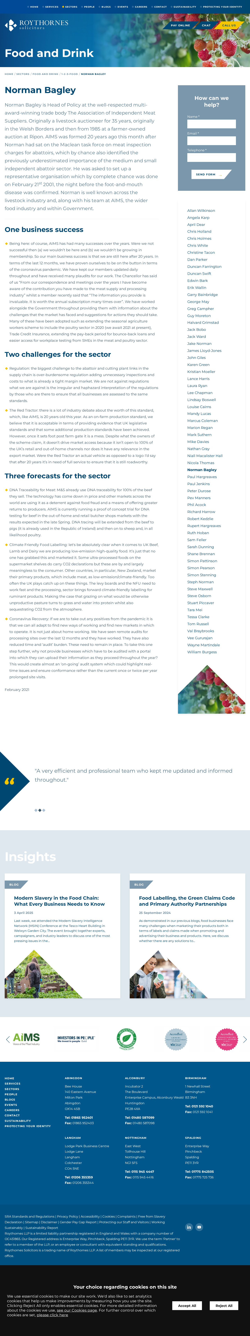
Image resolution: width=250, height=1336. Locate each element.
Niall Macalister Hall (205, 456)
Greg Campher (200, 308)
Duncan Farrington (204, 266)
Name (192, 117)
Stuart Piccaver (200, 603)
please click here (52, 1315)
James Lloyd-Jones (204, 350)
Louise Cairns (199, 407)
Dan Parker (197, 259)
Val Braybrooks (200, 631)
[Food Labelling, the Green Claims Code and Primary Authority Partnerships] (159, 982)
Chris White (197, 245)
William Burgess (202, 652)
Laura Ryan (197, 385)
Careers (141, 6)
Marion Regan (200, 427)
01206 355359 (82, 1177)
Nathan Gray (198, 449)
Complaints (126, 1216)
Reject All (224, 1306)
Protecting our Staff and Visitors (124, 1222)
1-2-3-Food (70, 74)
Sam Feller (196, 540)
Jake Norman (199, 343)
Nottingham (136, 1137)
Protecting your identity (222, 6)
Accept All (187, 1306)
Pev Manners (199, 498)
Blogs (106, 6)
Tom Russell (198, 624)
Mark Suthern (199, 434)
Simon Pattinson (202, 561)
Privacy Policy (67, 1216)
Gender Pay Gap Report (78, 1222)
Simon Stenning (201, 575)
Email (192, 133)
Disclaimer (49, 1222)
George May (198, 301)
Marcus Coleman (202, 420)
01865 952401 (82, 1117)
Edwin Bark (197, 280)
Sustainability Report (41, 1228)
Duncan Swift (199, 273)
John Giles (196, 357)
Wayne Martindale (203, 645)
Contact (160, 6)
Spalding (193, 1137)
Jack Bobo (196, 329)
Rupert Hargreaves (204, 526)
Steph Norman (200, 582)
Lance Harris (198, 378)
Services (51, 6)
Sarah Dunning (200, 547)
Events (123, 6)
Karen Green (198, 364)
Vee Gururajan (199, 638)
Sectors (71, 6)
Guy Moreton (199, 315)
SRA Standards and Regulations (29, 1216)
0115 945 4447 (142, 1172)
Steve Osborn (199, 596)
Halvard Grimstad (203, 322)
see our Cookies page (77, 1310)
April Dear (196, 224)
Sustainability (185, 6)
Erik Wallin (196, 287)
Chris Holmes (199, 238)
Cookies (108, 1216)
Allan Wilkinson (201, 210)
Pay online (180, 25)
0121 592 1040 (202, 1106)
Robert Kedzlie (200, 519)
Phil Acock (196, 504)
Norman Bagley (93, 74)
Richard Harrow (201, 512)
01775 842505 (203, 1172)
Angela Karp (198, 217)
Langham (73, 1137)
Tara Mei (194, 610)
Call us (229, 25)
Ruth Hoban (198, 533)
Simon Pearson (201, 568)
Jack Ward (196, 336)
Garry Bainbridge (202, 294)
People (89, 6)
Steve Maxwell (200, 589)
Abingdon (73, 1078)
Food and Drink (45, 74)
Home (34, 6)
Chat (206, 25)
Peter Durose (199, 491)
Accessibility (90, 1216)
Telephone (195, 150)
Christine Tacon (201, 252)
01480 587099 (142, 1117)
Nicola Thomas (200, 463)
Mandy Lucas (199, 413)
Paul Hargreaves (202, 477)
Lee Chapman (199, 393)
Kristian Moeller (201, 371)
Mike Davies (198, 441)
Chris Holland (199, 231)
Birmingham (196, 1078)
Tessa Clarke (198, 617)
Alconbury (135, 1078)
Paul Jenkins (198, 484)
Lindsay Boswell (201, 400)
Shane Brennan (201, 554)
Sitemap (31, 1222)
